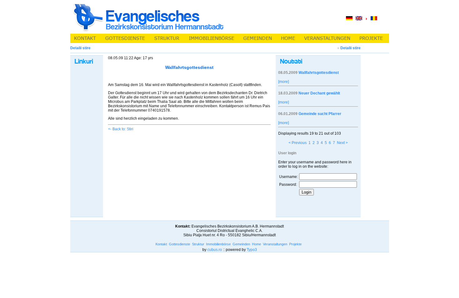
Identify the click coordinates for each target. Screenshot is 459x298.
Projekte (295, 244)
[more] (283, 81)
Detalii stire (350, 48)
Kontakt (161, 244)
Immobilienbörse (218, 244)
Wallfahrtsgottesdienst (319, 72)
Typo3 (252, 250)
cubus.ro (214, 250)
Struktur (198, 244)
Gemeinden (241, 244)
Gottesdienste (179, 244)
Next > (342, 143)
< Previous (298, 143)
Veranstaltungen (275, 244)
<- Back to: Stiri (120, 129)
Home (256, 244)
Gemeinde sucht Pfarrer (320, 114)
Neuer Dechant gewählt (319, 93)
